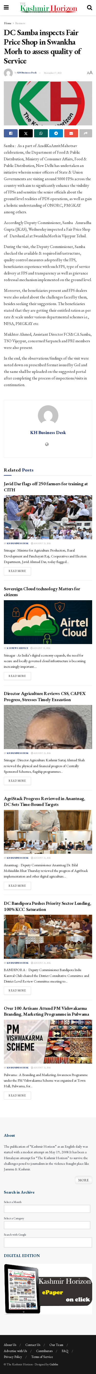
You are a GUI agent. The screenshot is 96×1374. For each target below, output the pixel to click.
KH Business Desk (27, 72)
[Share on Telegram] (56, 133)
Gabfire (53, 1364)
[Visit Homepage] (47, 8)
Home (8, 23)
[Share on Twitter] (26, 133)
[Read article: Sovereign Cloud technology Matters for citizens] (48, 622)
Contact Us (32, 1345)
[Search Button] (89, 7)
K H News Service (17, 648)
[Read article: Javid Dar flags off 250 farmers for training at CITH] (48, 517)
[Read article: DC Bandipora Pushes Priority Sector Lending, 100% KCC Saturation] (48, 937)
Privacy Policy (13, 1357)
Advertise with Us (15, 1351)
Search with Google (15, 1234)
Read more (20, 571)
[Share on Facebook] (11, 133)
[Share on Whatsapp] (41, 133)
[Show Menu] (6, 7)
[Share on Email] (71, 133)
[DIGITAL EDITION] (48, 1288)
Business (20, 23)
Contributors (44, 1351)
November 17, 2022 (52, 72)
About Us (10, 1345)
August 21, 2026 (42, 543)
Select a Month (13, 1201)
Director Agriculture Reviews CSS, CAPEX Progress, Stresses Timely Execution (45, 696)
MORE (83, 1180)
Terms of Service (42, 1357)
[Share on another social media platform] (85, 133)
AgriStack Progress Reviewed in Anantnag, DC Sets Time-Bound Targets (44, 801)
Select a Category (14, 1218)
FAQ (65, 1351)
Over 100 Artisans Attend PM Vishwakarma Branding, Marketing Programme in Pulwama (46, 1011)
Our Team (56, 1345)
